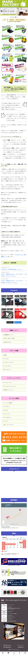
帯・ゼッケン (7, 369)
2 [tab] (12, 17)
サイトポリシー (20, 645)
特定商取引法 (21, 647)
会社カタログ (7, 342)
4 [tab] (15, 17)
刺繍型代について (8, 334)
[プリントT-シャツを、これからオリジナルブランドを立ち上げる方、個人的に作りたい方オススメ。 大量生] (20, 300)
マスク (6, 421)
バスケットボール (8, 362)
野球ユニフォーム (8, 389)
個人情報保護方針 (7, 647)
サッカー (6, 358)
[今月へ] (21, 537)
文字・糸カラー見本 (9, 338)
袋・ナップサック (8, 424)
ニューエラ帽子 (8, 402)
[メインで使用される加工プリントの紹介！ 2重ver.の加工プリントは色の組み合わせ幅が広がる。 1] (20, 313)
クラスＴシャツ (8, 382)
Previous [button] (2, 11)
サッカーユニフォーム (10, 386)
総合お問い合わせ (7, 645)
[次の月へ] (24, 537)
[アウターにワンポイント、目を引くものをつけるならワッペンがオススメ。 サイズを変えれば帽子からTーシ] (7, 300)
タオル (6, 410)
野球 (5, 355)
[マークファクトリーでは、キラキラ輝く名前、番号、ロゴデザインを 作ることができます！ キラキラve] (7, 313)
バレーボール (7, 366)
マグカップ (7, 406)
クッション (7, 413)
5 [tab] (17, 17)
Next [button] (26, 11)
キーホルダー (7, 417)
